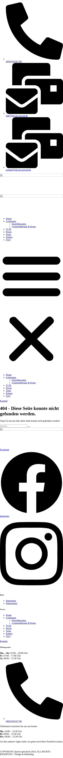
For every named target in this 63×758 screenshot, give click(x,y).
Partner (9, 237)
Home (9, 218)
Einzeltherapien (19, 224)
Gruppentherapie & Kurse (24, 226)
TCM (8, 229)
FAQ (8, 240)
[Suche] (29, 426)
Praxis (9, 232)
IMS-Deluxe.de (41, 754)
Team (8, 234)
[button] (31, 307)
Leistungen (11, 221)
